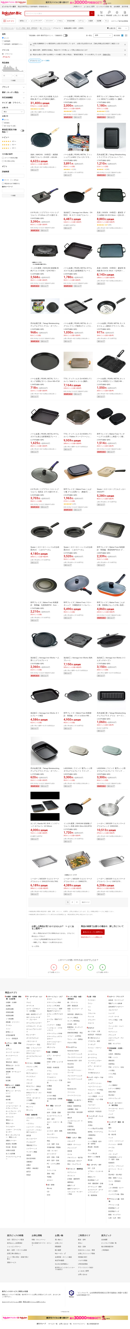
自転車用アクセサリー (116, 1007)
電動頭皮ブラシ (31, 1145)
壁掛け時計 (112, 1092)
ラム (89, 1010)
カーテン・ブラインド (116, 1166)
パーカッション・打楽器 (54, 1081)
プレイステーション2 (74, 1079)
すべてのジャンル (7, 28)
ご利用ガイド (77, 6)
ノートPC (29, 1070)
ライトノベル (51, 1170)
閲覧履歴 (58, 1246)
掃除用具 (111, 1061)
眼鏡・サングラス (114, 1043)
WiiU (69, 1082)
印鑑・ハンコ (113, 1057)
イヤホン (60, 21)
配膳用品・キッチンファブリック (75, 1028)
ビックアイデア (36, 21)
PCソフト (29, 1110)
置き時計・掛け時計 (115, 1174)
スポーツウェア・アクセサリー (116, 1039)
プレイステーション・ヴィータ (75, 1071)
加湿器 (8, 1077)
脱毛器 (28, 1135)
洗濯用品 (111, 1064)
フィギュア (91, 1044)
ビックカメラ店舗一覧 (104, 6)
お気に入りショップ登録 (86, 1253)
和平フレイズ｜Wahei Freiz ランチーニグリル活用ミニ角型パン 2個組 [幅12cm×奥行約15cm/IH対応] (111, 436)
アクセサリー (51, 1077)
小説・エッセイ (52, 1151)
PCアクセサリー (32, 1073)
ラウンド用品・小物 (115, 1020)
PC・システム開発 (53, 1164)
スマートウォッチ (114, 1098)
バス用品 (111, 1070)
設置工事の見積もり (14, 1253)
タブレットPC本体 (53, 1006)
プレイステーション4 (74, 1057)
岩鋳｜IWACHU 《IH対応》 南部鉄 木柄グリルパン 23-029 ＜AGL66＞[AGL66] (44, 157)
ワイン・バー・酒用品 (75, 1039)
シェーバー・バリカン (34, 1127)
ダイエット (71, 1176)
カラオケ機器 (51, 1096)
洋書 (48, 1167)
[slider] (2, 71)
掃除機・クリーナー (13, 1022)
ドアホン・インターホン (95, 1172)
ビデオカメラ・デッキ (34, 1026)
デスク (110, 1151)
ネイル (69, 1154)
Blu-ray (49, 1188)
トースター (9, 1103)
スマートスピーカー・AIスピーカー (34, 1052)
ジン (89, 1007)
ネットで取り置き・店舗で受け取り (17, 1258)
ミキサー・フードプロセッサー (13, 1131)
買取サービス (11, 1262)
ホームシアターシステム (34, 1030)
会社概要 (117, 6)
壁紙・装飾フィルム (115, 1178)
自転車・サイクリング (116, 1000)
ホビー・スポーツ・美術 (54, 1123)
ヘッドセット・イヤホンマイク (54, 1029)
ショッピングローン (14, 1246)
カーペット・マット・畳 (116, 1170)
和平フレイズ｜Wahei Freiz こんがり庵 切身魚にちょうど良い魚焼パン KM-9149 (111, 605)
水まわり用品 (72, 1042)
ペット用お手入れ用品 (95, 1128)
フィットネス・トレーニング (116, 1027)
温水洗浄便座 (31, 1158)
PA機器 (49, 1059)
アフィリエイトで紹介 (85, 1267)
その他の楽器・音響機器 (54, 1100)
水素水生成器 (10, 1150)
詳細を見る (106, 54)
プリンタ (29, 1080)
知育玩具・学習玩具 (95, 1035)
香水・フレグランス (74, 1164)
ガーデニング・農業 (95, 1187)
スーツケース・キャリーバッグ (116, 1110)
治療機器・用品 (72, 1109)
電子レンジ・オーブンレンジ (13, 1092)
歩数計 (28, 1165)
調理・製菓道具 (72, 1006)
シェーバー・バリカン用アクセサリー (34, 1131)
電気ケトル (9, 1123)
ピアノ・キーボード (54, 1055)
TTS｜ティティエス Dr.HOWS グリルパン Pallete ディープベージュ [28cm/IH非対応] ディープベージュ (78, 436)
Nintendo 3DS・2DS (74, 1061)
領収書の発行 (82, 1257)
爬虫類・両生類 (93, 1147)
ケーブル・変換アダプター (54, 1020)
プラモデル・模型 (94, 1041)
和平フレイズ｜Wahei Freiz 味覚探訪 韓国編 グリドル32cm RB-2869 (77, 715)
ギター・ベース (52, 1074)
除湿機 (8, 1080)
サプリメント (72, 1172)
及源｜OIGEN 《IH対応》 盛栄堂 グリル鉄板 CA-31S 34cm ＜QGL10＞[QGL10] (111, 215)
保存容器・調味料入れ (75, 1014)
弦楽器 (49, 1089)
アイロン (9, 1025)
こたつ (8, 1059)
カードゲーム (92, 1054)
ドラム (49, 1071)
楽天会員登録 (123, 21)
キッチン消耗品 (72, 1017)
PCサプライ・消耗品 (33, 1086)
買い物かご (59, 1240)
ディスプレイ (31, 1076)
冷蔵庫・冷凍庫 (11, 1002)
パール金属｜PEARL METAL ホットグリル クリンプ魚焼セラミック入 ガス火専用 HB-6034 (78, 326)
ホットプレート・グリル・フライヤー (13, 1112)
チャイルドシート (94, 1108)
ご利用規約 (105, 1250)
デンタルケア (31, 1142)
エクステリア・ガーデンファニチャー (95, 1191)
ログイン (114, 21)
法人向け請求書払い (62, 1264)
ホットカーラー (31, 1139)
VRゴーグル (51, 1047)
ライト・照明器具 (12, 1038)
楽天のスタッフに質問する (93, 932)
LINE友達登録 (83, 1264)
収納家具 (111, 1163)
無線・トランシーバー (34, 1048)
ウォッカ (91, 1016)
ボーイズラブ (51, 1154)
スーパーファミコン (74, 1095)
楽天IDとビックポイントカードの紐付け (65, 1268)
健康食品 (70, 1182)
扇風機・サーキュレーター (13, 1073)
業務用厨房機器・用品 (75, 1033)
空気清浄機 (71, 21)
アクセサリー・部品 (33, 1044)
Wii (68, 1086)
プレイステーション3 (74, 1076)
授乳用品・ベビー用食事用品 (95, 1100)
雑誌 (48, 1141)
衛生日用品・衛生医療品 (75, 1113)
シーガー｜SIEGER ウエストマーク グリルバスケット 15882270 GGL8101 (78, 881)
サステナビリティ (79, 1324)
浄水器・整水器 (11, 1147)
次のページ (86, 902)
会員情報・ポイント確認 (63, 1257)
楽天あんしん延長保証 (14, 1243)
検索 (13, 80)
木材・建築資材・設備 (95, 1183)
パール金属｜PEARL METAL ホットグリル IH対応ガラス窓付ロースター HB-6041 (78, 99)
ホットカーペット (12, 1055)
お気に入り (59, 1243)
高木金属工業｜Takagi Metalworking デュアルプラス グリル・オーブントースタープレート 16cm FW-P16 (44, 326)
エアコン (81, 21)
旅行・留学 (51, 1119)
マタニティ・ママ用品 (95, 1090)
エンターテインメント (54, 1116)
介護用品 (70, 1126)
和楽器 (49, 1092)
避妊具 (69, 1118)
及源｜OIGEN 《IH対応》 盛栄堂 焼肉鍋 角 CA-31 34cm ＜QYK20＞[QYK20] (111, 270)
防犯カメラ (91, 1177)
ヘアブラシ (30, 1123)
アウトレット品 (113, 1205)
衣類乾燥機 (9, 1012)
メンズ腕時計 (113, 1085)
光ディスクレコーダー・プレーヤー (33, 1018)
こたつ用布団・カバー (116, 1188)
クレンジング (72, 1148)
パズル (90, 1051)
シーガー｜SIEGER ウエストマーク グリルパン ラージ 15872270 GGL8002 (111, 881)
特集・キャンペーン (38, 1240)
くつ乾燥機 (9, 1019)
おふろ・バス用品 (94, 1093)
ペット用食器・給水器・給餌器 (95, 1143)
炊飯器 (8, 1096)
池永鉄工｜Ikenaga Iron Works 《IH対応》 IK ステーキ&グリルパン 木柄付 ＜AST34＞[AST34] (78, 215)
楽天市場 (125, 6)
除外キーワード (7, 187)
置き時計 (111, 1095)
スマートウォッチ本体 (54, 1033)
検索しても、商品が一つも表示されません (48, 942)
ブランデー (91, 1020)
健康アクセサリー (73, 1189)
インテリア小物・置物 (116, 1194)
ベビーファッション (95, 1086)
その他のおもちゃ (94, 1073)
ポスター (50, 1180)
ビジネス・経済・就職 (54, 1131)
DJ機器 (49, 1086)
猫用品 (90, 1122)
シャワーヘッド (31, 1148)
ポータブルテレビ (32, 1038)
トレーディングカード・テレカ (95, 1062)
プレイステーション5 (74, 1054)
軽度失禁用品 (72, 1133)
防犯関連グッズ (113, 1208)
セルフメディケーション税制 (12, 1302)
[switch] (22, 131)
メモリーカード (31, 1041)
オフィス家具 (113, 1191)
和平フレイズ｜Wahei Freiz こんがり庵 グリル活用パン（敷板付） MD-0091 (77, 491)
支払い (80, 1243)
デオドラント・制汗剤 (75, 1157)
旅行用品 (111, 1117)
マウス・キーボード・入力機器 (34, 1099)
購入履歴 (58, 1250)
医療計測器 (71, 1130)
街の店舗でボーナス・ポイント (42, 1244)
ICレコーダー (31, 1035)
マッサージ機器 (31, 1152)
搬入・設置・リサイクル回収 (17, 1250)
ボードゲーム (92, 1057)
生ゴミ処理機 (10, 1154)
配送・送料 (82, 1240)
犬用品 (90, 1125)
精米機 (8, 1100)
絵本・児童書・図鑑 (54, 1112)
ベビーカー (91, 1105)
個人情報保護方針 (107, 1246)
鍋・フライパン (45, 28)
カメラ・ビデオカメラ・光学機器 (33, 1010)
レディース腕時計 (114, 1088)
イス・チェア (113, 1154)
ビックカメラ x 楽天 (9, 6)
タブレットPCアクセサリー (55, 1015)
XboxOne (70, 1064)
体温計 (28, 1175)
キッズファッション (95, 1083)
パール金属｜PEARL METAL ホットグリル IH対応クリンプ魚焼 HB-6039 (111, 381)
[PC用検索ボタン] (91, 13)
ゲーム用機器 (31, 1103)
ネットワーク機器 (32, 1090)
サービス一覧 (53, 1324)
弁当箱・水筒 (72, 1024)
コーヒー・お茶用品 (74, 1036)
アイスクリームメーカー (13, 1158)
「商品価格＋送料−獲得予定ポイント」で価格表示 (45, 35)
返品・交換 (82, 1246)
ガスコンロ (9, 1117)
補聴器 (28, 1155)
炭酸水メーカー (11, 1140)
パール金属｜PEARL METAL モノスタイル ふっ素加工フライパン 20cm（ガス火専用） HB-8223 (111, 326)
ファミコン (71, 1092)
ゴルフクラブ (113, 1010)
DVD (48, 1195)
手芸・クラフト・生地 (116, 1067)
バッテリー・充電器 (54, 1025)
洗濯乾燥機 (9, 1009)
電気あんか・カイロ (13, 1065)
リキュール (91, 1013)
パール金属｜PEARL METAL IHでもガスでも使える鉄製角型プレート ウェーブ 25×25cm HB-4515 (44, 436)
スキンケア (71, 1141)
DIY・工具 (91, 1168)
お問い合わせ (82, 1274)
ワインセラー (10, 1127)
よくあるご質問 (89, 6)
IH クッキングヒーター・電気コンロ (13, 1136)
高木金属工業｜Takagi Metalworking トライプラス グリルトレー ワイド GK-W (111, 157)
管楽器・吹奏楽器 (53, 1067)
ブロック (91, 1069)
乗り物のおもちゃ (94, 1038)
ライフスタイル (52, 1137)
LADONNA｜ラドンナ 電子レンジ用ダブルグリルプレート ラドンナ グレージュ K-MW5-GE (78, 771)
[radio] (3, 38)
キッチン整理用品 (73, 1021)
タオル (110, 1077)
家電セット (23, 21)
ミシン (8, 1029)
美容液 (69, 1151)
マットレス (112, 1131)
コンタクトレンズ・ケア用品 (75, 1122)
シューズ (111, 1013)
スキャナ (29, 1083)
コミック (50, 1109)
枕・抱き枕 (112, 1134)
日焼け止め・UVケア (74, 1161)
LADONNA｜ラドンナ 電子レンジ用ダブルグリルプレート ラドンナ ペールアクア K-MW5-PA (111, 771)
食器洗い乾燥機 (11, 1144)
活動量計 (29, 1162)
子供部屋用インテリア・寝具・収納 (115, 1158)
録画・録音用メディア (34, 1014)
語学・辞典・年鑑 (53, 1157)
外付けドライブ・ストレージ (34, 1094)
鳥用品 (90, 1138)
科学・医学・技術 (53, 1160)
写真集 (49, 1177)
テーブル (111, 1147)
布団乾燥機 (9, 1015)
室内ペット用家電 (94, 1157)
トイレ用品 (112, 1074)
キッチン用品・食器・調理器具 (26, 28)
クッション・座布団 (115, 1144)
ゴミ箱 (110, 1184)
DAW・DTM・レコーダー (55, 1063)
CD (48, 1192)
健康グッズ (71, 1185)
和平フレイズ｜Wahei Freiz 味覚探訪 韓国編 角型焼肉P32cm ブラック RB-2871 (111, 549)
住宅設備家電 (10, 1035)
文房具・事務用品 (114, 1054)
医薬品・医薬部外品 (74, 1106)
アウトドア (112, 1035)
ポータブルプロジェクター (34, 1057)
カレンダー (51, 1134)
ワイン (90, 1003)
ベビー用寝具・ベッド (95, 1096)
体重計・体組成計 (32, 1168)
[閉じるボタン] (125, 44)
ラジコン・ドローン (95, 1048)
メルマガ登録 (82, 1260)
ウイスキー (91, 1000)
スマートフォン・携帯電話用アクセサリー (54, 1010)
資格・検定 (51, 1173)
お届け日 (5, 116)
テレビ (107, 21)
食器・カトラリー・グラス (75, 1010)
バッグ (110, 1114)
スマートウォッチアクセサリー (54, 1038)
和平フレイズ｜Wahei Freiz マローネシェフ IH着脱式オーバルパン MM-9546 (77, 605)
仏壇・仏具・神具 (114, 1218)
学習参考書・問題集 (54, 1147)
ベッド (110, 1138)
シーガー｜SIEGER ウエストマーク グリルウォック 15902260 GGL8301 (111, 826)
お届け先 (5, 107)
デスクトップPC (32, 1067)
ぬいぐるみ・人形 (94, 1031)
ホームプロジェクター (34, 1023)
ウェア (110, 1023)
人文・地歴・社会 (53, 1144)
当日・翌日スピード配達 (15, 1240)
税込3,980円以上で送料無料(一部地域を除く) (33, 6)
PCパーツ (29, 1107)
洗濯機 (99, 21)
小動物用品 (91, 1135)
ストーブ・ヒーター (13, 1052)
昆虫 (89, 1150)
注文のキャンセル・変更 (86, 1250)
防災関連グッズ (93, 1180)
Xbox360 (70, 1067)
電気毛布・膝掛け (12, 1062)
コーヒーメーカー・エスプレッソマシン (13, 1107)
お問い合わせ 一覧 (65, 1324)
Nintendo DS (71, 1089)
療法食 (90, 1160)
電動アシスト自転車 (115, 1003)
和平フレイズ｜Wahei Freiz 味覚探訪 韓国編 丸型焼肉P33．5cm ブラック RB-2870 (44, 605)
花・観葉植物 (92, 1195)
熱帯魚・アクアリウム (95, 1132)
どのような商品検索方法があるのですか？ (48, 939)
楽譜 (48, 1128)
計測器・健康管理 (73, 1179)
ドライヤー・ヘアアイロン (34, 1119)
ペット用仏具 (92, 1153)
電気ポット (9, 1120)
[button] (2, 68)
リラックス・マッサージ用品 (75, 1193)
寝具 (109, 1128)
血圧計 (28, 1171)
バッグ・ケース (113, 1016)
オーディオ (30, 1006)
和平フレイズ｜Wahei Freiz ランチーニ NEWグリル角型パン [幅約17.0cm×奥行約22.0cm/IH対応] (111, 99)
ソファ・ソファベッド (116, 1141)
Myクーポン (59, 1253)
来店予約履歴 (59, 1260)
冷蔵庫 (90, 21)
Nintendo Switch (73, 1051)
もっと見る (35, 946)
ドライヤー (49, 21)
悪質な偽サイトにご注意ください (34, 1302)
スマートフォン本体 (54, 1002)
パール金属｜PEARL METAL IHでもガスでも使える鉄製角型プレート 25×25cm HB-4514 (78, 270)
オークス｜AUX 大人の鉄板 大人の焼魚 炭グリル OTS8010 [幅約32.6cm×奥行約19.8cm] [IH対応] (44, 99)
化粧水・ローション (74, 1144)
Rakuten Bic (12, 13)
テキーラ (91, 1023)
